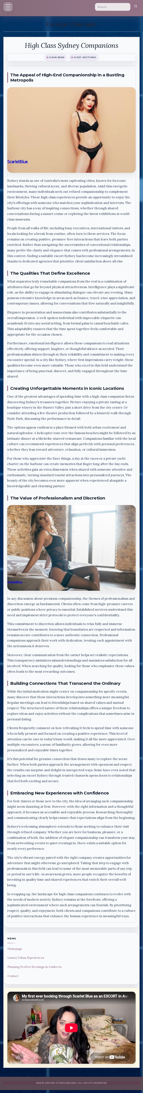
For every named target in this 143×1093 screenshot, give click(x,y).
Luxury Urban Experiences (25, 957)
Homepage (14, 949)
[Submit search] (136, 7)
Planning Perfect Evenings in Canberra (34, 967)
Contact (12, 976)
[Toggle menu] (8, 7)
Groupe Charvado (71, 24)
